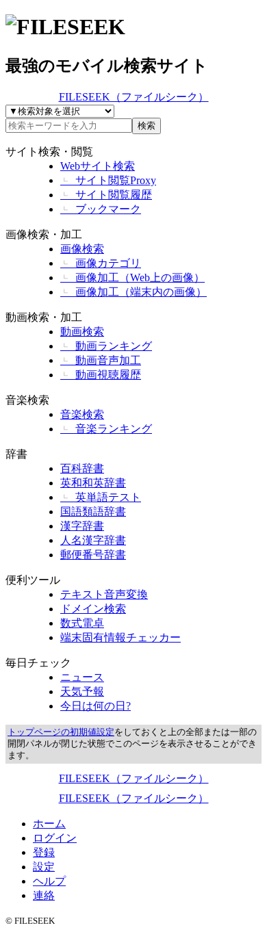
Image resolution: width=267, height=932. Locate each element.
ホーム (49, 823)
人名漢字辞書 (93, 540)
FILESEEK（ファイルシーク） (134, 97)
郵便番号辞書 (93, 554)
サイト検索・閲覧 (49, 151)
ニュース (82, 677)
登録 (44, 852)
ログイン (55, 838)
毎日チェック (38, 663)
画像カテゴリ (100, 263)
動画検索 (82, 331)
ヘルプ (49, 881)
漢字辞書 (82, 526)
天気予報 (82, 691)
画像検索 (82, 249)
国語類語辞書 (93, 511)
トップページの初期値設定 (61, 732)
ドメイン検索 (93, 608)
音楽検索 (27, 400)
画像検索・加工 (43, 234)
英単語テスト (100, 497)
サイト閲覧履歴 (106, 194)
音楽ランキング (106, 429)
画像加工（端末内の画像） (133, 292)
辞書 (16, 454)
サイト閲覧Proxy (108, 180)
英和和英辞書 (93, 483)
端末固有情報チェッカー (120, 637)
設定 (44, 866)
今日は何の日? (95, 706)
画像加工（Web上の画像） (132, 277)
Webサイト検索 (97, 166)
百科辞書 (82, 468)
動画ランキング (106, 346)
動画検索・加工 (43, 317)
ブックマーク (100, 209)
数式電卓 (82, 623)
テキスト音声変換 (104, 594)
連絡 (44, 895)
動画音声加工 (100, 360)
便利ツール (32, 580)
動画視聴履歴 (100, 374)
